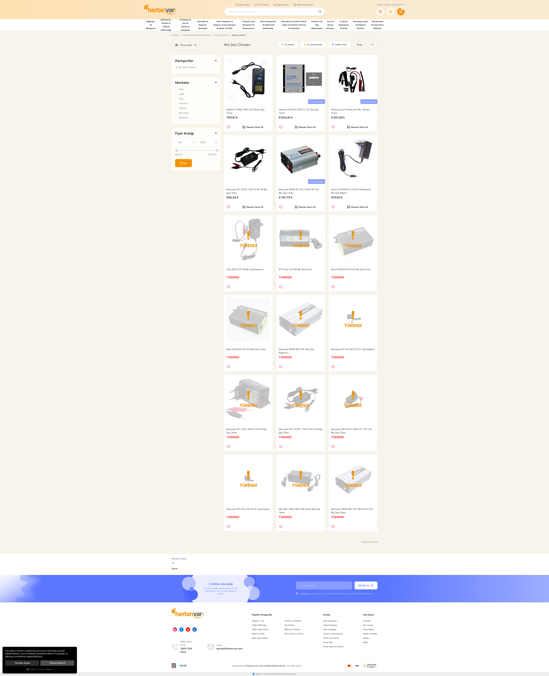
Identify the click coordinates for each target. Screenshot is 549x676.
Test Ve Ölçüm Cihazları (330, 24)
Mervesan (184, 112)
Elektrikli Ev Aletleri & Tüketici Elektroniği (166, 25)
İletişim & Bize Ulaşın (305, 5)
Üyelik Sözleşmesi (330, 625)
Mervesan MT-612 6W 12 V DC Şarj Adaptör (353, 349)
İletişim (365, 642)
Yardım (326, 614)
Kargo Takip (328, 642)
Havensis (183, 103)
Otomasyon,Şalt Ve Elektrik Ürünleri (360, 24)
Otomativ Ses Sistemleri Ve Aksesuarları (248, 24)
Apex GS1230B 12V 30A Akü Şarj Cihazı (351, 269)
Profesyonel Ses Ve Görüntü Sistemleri (185, 25)
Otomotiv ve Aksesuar (293, 621)
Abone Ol (364, 585)
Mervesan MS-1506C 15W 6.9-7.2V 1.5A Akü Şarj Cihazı (351, 431)
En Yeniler (289, 44)
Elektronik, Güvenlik (292, 629)
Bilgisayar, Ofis (258, 621)
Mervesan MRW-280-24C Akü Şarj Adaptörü (296, 351)
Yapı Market (289, 625)
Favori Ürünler (263, 5)
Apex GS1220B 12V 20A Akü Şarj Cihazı (246, 349)
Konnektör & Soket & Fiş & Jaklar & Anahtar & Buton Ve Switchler (294, 24)
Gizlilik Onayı (306, 594)
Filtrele (183, 163)
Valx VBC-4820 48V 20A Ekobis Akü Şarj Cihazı (299, 511)
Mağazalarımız (283, 5)
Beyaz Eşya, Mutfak (260, 638)
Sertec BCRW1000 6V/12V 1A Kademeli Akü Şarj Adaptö (351, 191)
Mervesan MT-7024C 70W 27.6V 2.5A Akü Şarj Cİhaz (301, 431)
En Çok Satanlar (314, 44)
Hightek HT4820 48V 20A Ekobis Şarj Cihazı (245, 111)
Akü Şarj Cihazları (187, 67)
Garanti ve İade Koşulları (333, 634)
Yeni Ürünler (368, 625)
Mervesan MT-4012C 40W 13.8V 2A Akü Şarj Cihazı (246, 191)
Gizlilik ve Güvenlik (331, 638)
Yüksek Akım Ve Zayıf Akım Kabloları (377, 24)
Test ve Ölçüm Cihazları (294, 634)
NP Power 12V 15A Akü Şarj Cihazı (295, 269)
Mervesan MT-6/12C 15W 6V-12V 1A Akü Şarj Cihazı (246, 431)
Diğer (181, 94)
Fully (181, 98)
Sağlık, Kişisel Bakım (260, 629)
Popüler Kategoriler (262, 614)
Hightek (182, 108)
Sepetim (366, 638)
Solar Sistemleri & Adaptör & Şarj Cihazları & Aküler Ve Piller (224, 24)
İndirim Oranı (341, 44)
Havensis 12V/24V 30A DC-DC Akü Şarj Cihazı (298, 111)
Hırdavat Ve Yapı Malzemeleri (317, 24)
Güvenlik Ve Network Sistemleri (202, 24)
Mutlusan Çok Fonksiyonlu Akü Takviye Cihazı (350, 111)
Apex (181, 89)
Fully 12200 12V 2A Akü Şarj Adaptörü (245, 269)
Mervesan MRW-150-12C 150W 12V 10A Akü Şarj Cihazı (299, 191)
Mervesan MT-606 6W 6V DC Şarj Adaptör (248, 509)
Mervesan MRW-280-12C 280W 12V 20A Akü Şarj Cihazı (352, 511)
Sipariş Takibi (243, 5)
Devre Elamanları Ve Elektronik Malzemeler (268, 24)
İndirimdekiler (368, 629)
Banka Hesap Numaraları (333, 646)
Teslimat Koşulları (330, 621)
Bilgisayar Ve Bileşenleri (151, 24)
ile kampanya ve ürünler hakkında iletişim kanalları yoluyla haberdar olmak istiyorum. (337, 594)
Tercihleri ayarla (22, 663)
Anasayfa (367, 621)
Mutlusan (183, 117)
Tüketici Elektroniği (259, 625)
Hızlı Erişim (368, 614)
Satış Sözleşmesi (329, 629)
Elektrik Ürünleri (258, 634)
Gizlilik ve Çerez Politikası (41, 669)
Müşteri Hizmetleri (370, 634)
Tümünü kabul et (57, 663)
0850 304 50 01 (398, 5)
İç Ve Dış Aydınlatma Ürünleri (343, 24)
